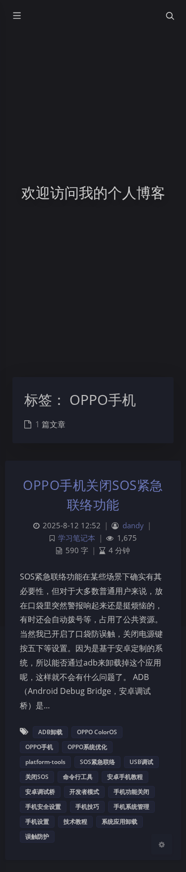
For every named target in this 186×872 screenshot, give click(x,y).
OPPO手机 (39, 747)
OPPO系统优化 (87, 747)
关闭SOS (37, 777)
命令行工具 (78, 777)
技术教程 (75, 821)
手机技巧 (87, 806)
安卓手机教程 (125, 777)
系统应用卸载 (119, 821)
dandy (133, 525)
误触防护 (37, 836)
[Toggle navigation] (169, 16)
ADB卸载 (50, 732)
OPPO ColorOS (97, 732)
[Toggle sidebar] (16, 16)
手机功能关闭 (131, 791)
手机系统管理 (131, 806)
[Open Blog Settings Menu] (161, 844)
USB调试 (141, 762)
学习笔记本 (76, 538)
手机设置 (37, 821)
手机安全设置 (43, 806)
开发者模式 (84, 791)
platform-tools (45, 762)
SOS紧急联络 (97, 762)
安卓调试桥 (40, 791)
